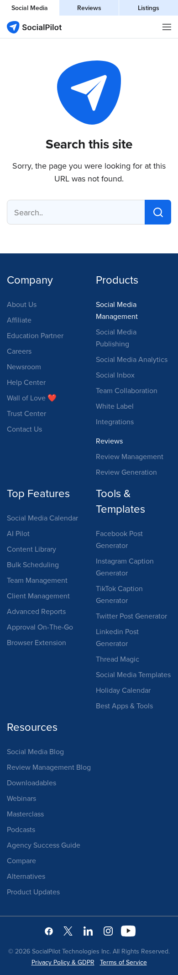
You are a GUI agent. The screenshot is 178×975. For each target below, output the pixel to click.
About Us (22, 304)
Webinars (21, 798)
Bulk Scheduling (33, 564)
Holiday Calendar (123, 690)
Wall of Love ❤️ (32, 398)
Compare (21, 860)
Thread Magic (117, 659)
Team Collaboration (126, 390)
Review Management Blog (49, 767)
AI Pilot (18, 533)
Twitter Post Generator (131, 616)
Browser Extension (36, 642)
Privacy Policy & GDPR (62, 962)
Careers (19, 351)
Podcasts (21, 829)
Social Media (29, 7)
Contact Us (24, 429)
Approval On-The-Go (40, 627)
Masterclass (25, 814)
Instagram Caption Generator (125, 567)
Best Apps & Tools (124, 706)
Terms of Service (123, 962)
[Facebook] (48, 930)
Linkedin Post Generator (117, 637)
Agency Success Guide (43, 845)
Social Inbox (115, 375)
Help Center (26, 382)
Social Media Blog (35, 751)
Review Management (129, 456)
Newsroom (24, 367)
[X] (68, 930)
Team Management (37, 580)
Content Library (31, 549)
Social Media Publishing (116, 338)
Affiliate (19, 320)
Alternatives (26, 876)
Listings (148, 7)
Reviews (89, 7)
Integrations (115, 421)
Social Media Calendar (42, 518)
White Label (115, 406)
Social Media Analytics (132, 359)
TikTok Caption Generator (119, 594)
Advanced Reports (36, 611)
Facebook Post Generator (119, 539)
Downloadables (31, 783)
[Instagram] (108, 930)
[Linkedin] (88, 930)
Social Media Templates (133, 674)
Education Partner (35, 335)
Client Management (38, 596)
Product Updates (33, 892)
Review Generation (126, 472)
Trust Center (26, 413)
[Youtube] (128, 930)
